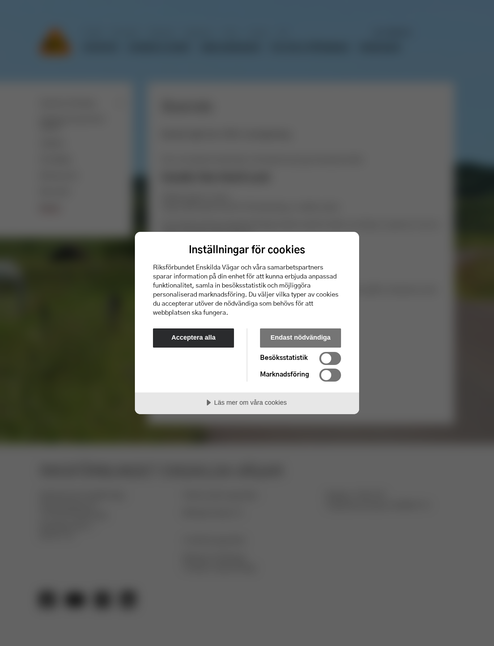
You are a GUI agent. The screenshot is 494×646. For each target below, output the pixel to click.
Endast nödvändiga (301, 337)
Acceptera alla (193, 337)
